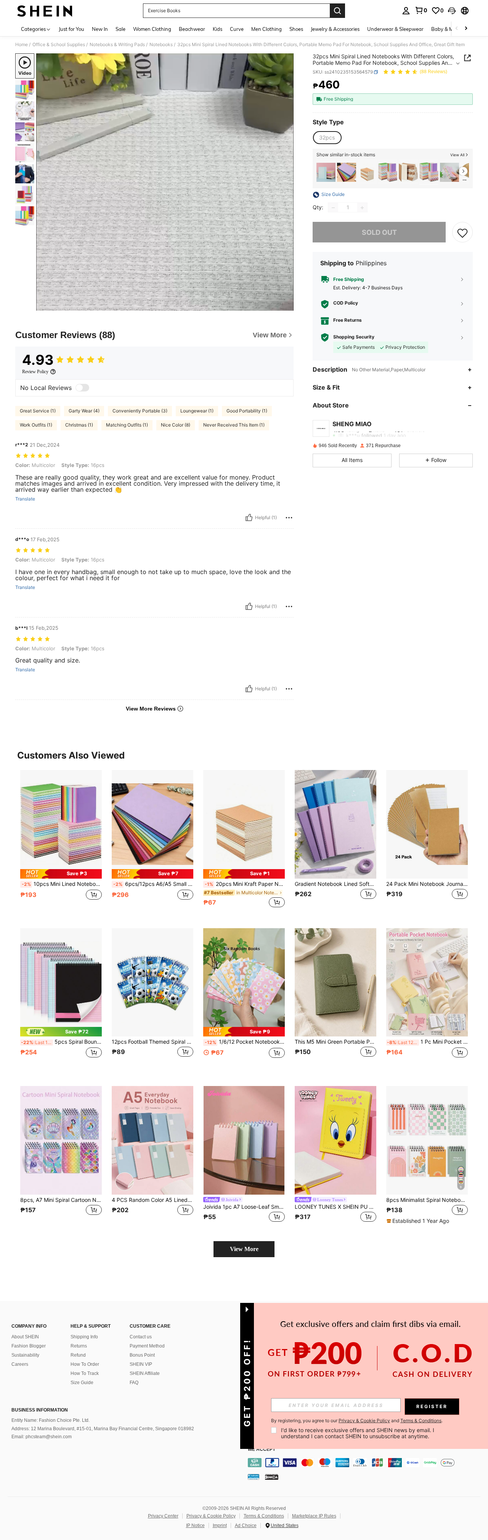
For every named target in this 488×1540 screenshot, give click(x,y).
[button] (451, 10)
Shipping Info (84, 1336)
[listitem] (326, 172)
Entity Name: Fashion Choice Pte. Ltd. (50, 1420)
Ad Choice (246, 1525)
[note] (61, 874)
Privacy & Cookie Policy (211, 1516)
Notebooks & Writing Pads (117, 44)
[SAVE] (462, 232)
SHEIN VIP (141, 1364)
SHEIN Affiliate (145, 1373)
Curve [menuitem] (237, 29)
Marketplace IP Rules (314, 1516)
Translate (25, 499)
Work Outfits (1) (36, 425)
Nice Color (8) (175, 425)
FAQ (134, 1382)
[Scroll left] (456, 28)
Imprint (220, 1525)
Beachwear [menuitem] (192, 29)
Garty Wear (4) (84, 411)
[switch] (82, 387)
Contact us (141, 1336)
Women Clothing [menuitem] (152, 29)
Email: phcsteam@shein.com (41, 1436)
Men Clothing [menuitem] (266, 29)
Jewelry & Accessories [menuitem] (335, 29)
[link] (420, 10)
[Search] (337, 10)
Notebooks (161, 44)
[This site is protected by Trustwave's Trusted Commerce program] (253, 1476)
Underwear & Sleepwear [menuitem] (395, 29)
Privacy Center (163, 1516)
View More (244, 1249)
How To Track (85, 1373)
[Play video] (165, 182)
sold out (379, 232)
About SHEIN (25, 1336)
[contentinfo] (366, 1462)
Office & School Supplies (58, 44)
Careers (19, 1364)
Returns (79, 1346)
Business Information (39, 1410)
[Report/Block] (289, 517)
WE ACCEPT (261, 1449)
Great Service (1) (38, 411)
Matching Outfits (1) (127, 425)
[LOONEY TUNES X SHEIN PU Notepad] (335, 1140)
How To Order (85, 1364)
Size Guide (82, 1382)
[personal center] (406, 10)
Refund (78, 1355)
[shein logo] (44, 10)
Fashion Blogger (28, 1346)
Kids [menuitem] (217, 29)
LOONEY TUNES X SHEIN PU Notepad (335, 1207)
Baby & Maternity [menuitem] (451, 29)
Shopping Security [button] (353, 337)
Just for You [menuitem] (71, 29)
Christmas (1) (79, 425)
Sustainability (25, 1355)
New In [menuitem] (100, 29)
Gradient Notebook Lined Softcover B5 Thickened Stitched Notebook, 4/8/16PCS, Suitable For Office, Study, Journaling (335, 884)
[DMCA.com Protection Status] (271, 1476)
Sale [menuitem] (120, 29)
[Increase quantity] (362, 207)
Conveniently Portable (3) (139, 411)
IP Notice (195, 1525)
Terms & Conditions (264, 1516)
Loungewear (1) (197, 411)
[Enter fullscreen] (286, 305)
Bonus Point (142, 1355)
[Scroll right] (466, 28)
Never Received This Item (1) (234, 425)
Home (21, 44)
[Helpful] (249, 517)
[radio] (327, 137)
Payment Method (147, 1346)
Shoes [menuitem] (296, 29)
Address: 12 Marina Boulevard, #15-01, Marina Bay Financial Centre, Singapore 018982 (102, 1428)
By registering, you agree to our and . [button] (357, 1420)
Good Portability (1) (246, 411)
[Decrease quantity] (333, 207)
